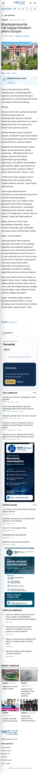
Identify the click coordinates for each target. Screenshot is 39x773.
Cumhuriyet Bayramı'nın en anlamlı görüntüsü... (28, 718)
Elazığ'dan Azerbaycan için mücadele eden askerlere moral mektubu (18, 519)
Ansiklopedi (6, 9)
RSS (2, 763)
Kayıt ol (20, 382)
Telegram (14, 73)
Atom (8, 763)
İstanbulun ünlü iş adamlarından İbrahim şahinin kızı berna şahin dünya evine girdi (18, 435)
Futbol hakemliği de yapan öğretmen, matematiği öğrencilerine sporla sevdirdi (18, 407)
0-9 (15, 9)
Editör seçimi (6, 750)
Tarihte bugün (6, 760)
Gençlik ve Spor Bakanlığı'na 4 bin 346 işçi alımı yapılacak (27, 692)
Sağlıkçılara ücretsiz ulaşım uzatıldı (9, 687)
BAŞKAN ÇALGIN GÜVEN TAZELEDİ (16, 542)
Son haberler (6, 747)
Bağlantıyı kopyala (22, 36)
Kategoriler (5, 754)
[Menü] (3, 3)
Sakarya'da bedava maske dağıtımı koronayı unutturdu (19, 652)
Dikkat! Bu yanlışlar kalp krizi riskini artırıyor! (19, 416)
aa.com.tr (13, 322)
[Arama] (30, 3)
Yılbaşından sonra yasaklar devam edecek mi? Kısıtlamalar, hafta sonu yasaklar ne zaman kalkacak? (19, 629)
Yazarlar (4, 757)
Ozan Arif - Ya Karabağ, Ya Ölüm (15, 528)
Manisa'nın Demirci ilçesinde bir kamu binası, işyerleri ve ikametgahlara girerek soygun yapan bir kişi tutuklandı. (21, 616)
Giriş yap (10, 382)
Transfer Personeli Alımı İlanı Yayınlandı (10, 719)
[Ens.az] (19, 3)
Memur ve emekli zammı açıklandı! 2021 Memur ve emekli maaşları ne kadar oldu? (21, 641)
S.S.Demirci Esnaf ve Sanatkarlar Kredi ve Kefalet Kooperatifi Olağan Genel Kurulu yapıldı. (18, 425)
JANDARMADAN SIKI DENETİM (14, 535)
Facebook (8, 73)
